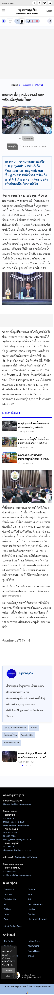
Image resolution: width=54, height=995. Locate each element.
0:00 (10, 20)
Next (46, 757)
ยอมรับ (9, 970)
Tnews (31, 956)
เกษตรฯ (34, 727)
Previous (5, 757)
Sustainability (27, 735)
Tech (30, 894)
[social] (34, 3)
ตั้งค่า (8, 976)
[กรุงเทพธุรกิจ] (27, 10)
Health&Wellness (35, 904)
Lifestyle (31, 909)
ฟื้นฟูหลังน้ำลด (10, 735)
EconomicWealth (11, 742)
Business (27, 85)
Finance (31, 889)
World (6, 904)
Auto (30, 899)
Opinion (31, 914)
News (6, 914)
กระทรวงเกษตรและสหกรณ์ (15, 727)
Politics (7, 909)
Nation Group (34, 941)
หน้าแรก (14, 85)
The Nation (9, 941)
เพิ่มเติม (9, 964)
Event (6, 919)
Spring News (33, 951)
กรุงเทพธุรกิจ (33, 946)
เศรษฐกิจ (39, 85)
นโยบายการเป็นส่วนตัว (37, 919)
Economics (9, 889)
